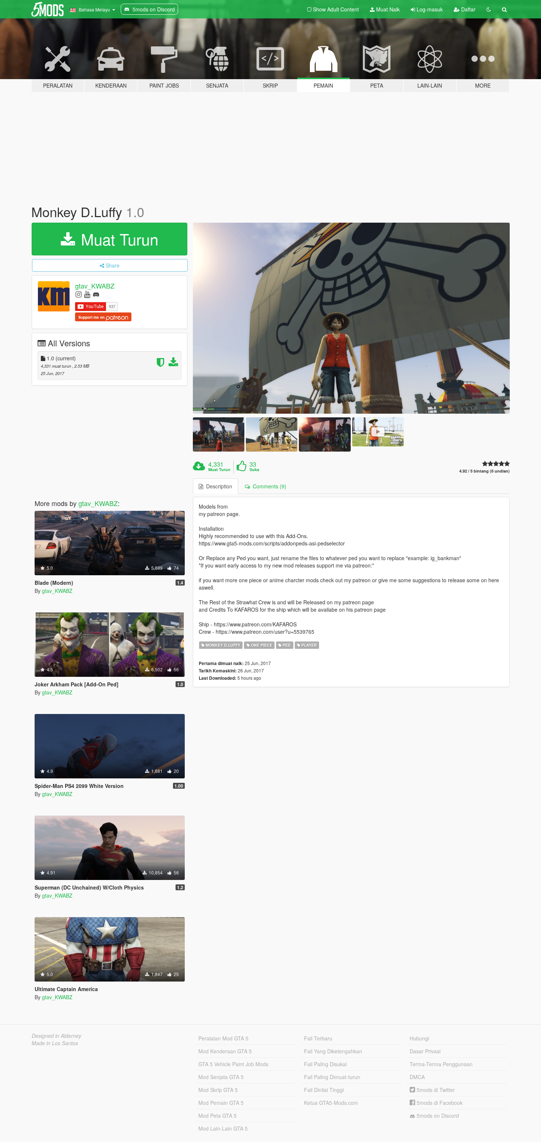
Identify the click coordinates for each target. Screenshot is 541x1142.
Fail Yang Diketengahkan (333, 1051)
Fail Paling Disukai (325, 1064)
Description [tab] (217, 486)
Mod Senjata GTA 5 (221, 1077)
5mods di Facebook (439, 1102)
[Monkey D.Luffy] (351, 318)
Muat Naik (387, 9)
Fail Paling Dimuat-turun (332, 1077)
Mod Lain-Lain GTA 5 (223, 1128)
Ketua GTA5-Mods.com (331, 1102)
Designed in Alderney (56, 1035)
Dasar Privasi (425, 1051)
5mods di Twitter (435, 1089)
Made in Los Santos (55, 1043)
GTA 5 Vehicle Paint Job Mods (233, 1064)
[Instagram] (78, 294)
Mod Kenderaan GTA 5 (225, 1051)
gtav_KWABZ (94, 285)
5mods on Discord (437, 1115)
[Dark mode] (488, 9)
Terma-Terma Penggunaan (441, 1064)
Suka (254, 469)
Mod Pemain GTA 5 (221, 1102)
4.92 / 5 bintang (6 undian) (484, 471)
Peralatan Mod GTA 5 (223, 1038)
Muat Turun (117, 239)
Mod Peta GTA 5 (217, 1115)
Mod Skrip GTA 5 (218, 1089)
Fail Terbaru (318, 1038)
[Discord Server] (96, 294)
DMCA (417, 1077)
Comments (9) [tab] (268, 486)
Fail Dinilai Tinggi (324, 1089)
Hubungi (419, 1038)
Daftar (467, 9)
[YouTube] (87, 294)
